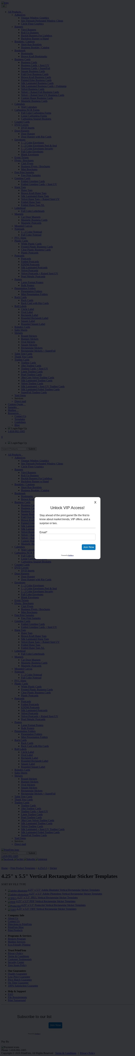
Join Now (88, 547)
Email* (43, 532)
